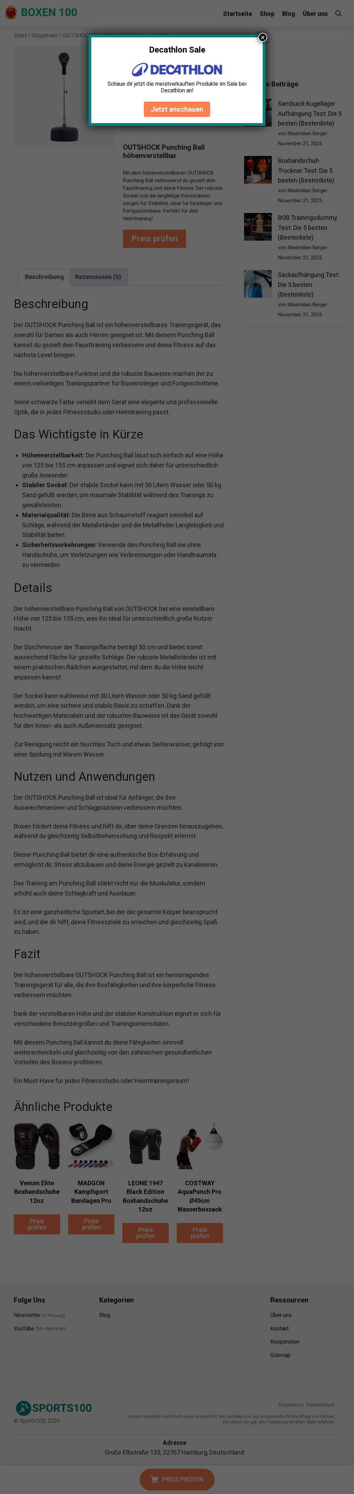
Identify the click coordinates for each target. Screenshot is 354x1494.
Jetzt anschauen (177, 109)
